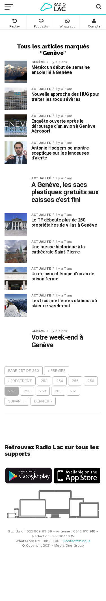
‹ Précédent (20, 381)
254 (59, 381)
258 (27, 391)
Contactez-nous (76, 541)
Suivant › (16, 401)
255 (75, 381)
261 (73, 391)
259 (42, 391)
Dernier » (43, 401)
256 (90, 381)
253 (44, 381)
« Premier (57, 370)
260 (58, 391)
